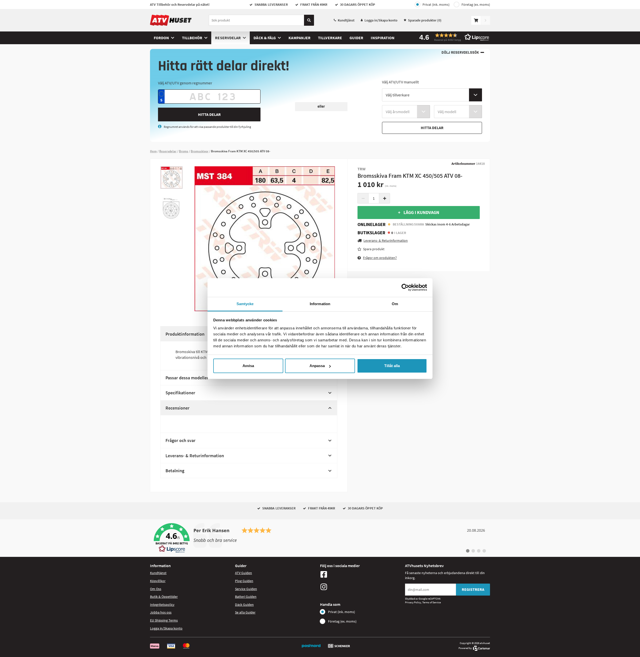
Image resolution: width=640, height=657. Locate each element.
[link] (320, 538)
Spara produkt (373, 249)
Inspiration (382, 37)
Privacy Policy (413, 602)
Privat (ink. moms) (436, 4)
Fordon (161, 37)
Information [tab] (320, 304)
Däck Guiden (244, 604)
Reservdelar (228, 37)
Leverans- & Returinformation (195, 455)
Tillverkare (330, 37)
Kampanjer (299, 37)
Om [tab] (395, 304)
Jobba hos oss (161, 612)
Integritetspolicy (162, 604)
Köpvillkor (158, 581)
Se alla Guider (245, 612)
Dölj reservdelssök (460, 52)
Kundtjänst (346, 20)
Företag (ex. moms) (476, 4)
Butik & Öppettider (164, 596)
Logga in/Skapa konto (381, 20)
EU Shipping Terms (164, 620)
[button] (452, 37)
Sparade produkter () (425, 20)
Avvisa (248, 366)
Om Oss (155, 589)
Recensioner (178, 408)
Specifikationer (180, 393)
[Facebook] (361, 574)
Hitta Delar (209, 114)
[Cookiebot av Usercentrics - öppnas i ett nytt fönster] (405, 287)
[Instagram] (361, 587)
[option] (171, 177)
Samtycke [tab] (245, 304)
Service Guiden (246, 589)
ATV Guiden (243, 573)
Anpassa (317, 366)
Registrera (473, 589)
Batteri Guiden (245, 596)
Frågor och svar (181, 440)
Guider (356, 37)
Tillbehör (192, 37)
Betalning (175, 470)
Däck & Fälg (265, 37)
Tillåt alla (392, 366)
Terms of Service (431, 602)
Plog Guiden (244, 581)
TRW (362, 168)
